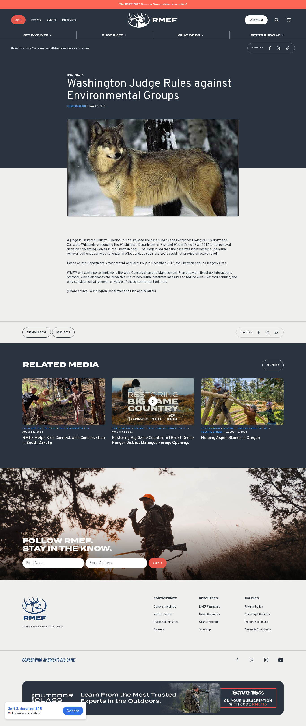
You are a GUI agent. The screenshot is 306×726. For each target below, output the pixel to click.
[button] (269, 48)
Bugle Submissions (166, 622)
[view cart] (289, 20)
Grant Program (209, 622)
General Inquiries (165, 607)
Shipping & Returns (257, 614)
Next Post (63, 332)
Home (14, 48)
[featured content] (153, 698)
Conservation (76, 106)
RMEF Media (25, 48)
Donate (36, 20)
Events (51, 20)
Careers (159, 630)
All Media (273, 365)
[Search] (277, 20)
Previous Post (37, 332)
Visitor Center (163, 614)
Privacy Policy (254, 607)
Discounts (69, 20)
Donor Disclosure (256, 622)
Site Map (205, 630)
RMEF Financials (209, 607)
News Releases (209, 614)
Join (18, 20)
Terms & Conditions (258, 630)
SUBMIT (157, 562)
